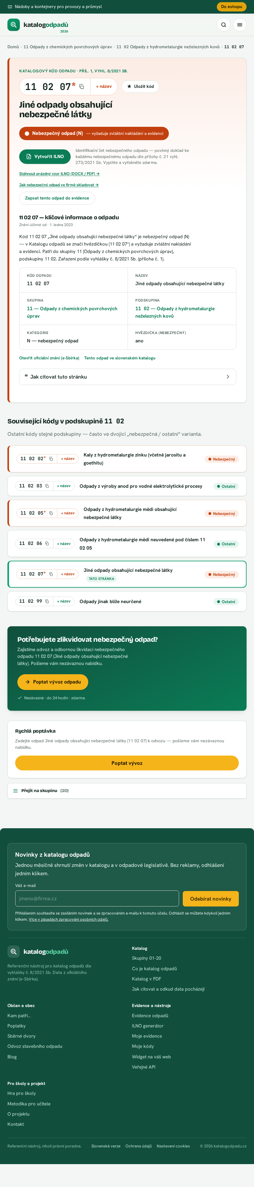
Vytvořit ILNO (49, 156)
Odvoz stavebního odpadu (34, 1046)
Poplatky (16, 1026)
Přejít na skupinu (44, 790)
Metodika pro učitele (28, 1104)
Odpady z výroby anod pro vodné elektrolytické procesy (141, 486)
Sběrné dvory (21, 1036)
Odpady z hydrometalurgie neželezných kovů (168, 46)
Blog (12, 1057)
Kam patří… (19, 1016)
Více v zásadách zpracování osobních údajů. (68, 919)
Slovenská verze (105, 1146)
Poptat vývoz (127, 763)
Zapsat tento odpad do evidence (57, 198)
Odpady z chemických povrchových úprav (68, 46)
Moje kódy (143, 1046)
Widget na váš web (151, 1057)
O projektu (18, 1114)
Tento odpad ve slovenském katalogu (119, 358)
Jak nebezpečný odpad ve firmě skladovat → (59, 184)
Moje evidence (147, 1036)
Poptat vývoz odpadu (57, 682)
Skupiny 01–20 (146, 958)
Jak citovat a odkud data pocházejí (168, 989)
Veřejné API (143, 1067)
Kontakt (15, 1124)
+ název (104, 86)
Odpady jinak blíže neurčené (110, 601)
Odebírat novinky (210, 898)
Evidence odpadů (150, 1016)
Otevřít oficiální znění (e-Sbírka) (49, 358)
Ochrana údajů (138, 1146)
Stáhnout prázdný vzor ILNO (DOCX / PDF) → (59, 173)
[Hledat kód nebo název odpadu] (223, 25)
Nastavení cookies (173, 1146)
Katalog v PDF (146, 979)
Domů (13, 46)
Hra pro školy (21, 1093)
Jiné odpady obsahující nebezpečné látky (128, 570)
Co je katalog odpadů (154, 969)
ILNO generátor (148, 1026)
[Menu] (240, 25)
